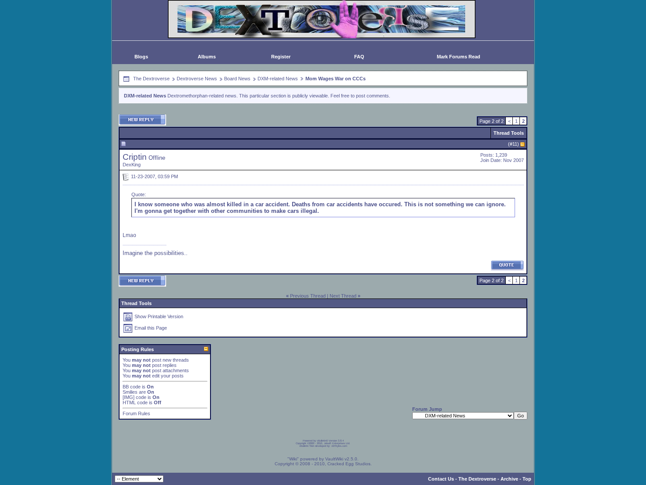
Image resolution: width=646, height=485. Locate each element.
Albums (207, 56)
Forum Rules (136, 413)
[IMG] (128, 397)
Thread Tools (509, 133)
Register (280, 56)
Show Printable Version (158, 316)
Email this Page (150, 328)
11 (514, 144)
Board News (237, 78)
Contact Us (441, 478)
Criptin (135, 157)
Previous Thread (308, 295)
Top (527, 478)
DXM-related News (278, 78)
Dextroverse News (197, 78)
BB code (132, 386)
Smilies (130, 392)
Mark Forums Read (458, 56)
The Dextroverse (151, 78)
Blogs (141, 56)
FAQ (359, 56)
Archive (509, 478)
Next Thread (343, 295)
